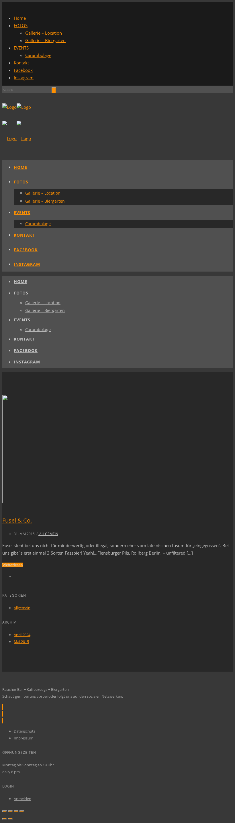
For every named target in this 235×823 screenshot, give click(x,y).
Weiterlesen (12, 565)
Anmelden (22, 798)
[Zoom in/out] (21, 811)
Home (20, 18)
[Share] (10, 811)
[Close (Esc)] (4, 811)
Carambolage (38, 55)
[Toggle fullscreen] (16, 811)
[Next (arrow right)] (10, 819)
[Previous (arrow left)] (4, 819)
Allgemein (48, 533)
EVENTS (21, 48)
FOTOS (21, 25)
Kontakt (21, 63)
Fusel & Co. (17, 520)
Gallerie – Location (43, 33)
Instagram (24, 77)
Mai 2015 (21, 641)
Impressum (23, 738)
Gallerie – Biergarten (45, 40)
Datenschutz (24, 731)
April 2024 (22, 634)
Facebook (23, 70)
